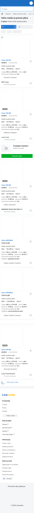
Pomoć (4, 408)
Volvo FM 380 (6, 113)
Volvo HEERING (7, 240)
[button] (31, 3)
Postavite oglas (17, 156)
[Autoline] (2, 14)
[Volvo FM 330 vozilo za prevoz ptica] (17, 47)
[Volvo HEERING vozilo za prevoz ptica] (17, 227)
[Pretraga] (31, 9)
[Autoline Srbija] (12, 3)
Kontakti (4, 411)
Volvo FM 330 (6, 60)
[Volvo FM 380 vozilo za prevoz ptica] (17, 100)
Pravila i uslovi (6, 443)
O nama (4, 404)
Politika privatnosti (7, 446)
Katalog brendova (7, 456)
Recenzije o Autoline (8, 453)
